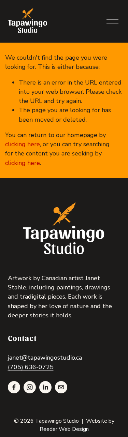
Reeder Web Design (64, 429)
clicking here (22, 144)
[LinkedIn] (45, 387)
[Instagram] (30, 387)
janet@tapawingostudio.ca (45, 357)
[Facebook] (14, 387)
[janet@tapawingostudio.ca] (61, 387)
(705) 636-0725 (31, 367)
